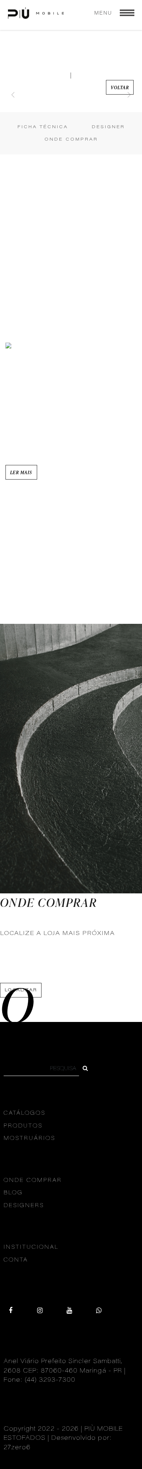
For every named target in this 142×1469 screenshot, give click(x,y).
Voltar (120, 87)
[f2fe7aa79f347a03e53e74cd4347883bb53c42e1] (85, 1069)
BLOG (13, 1193)
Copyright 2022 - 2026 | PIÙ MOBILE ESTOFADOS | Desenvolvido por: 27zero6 (63, 1438)
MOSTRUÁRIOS (29, 1138)
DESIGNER (108, 127)
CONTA (16, 1260)
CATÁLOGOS (25, 1113)
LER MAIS (21, 472)
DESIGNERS (24, 1206)
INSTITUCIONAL (31, 1247)
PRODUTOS (23, 1126)
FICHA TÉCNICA (42, 127)
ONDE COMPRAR (71, 139)
